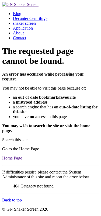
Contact (19, 38)
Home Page (12, 158)
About (18, 33)
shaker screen (24, 23)
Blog (17, 13)
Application (23, 28)
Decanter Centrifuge (30, 18)
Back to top (12, 200)
